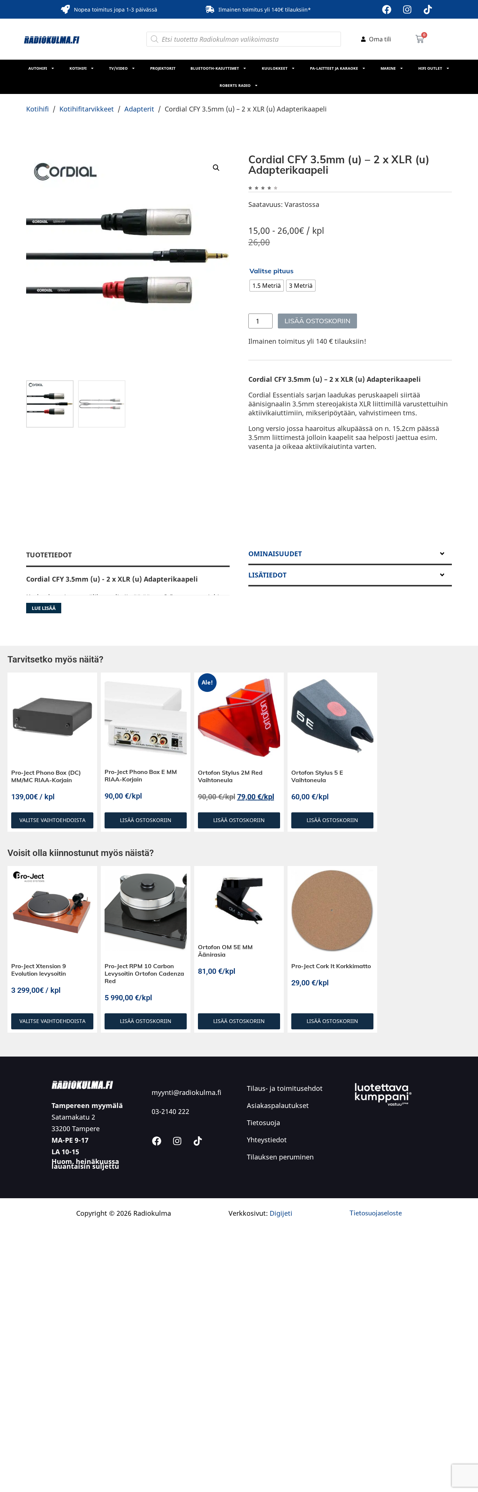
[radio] (266, 285)
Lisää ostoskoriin (317, 321)
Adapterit (139, 108)
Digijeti (281, 1213)
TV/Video (118, 68)
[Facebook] (386, 9)
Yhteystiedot (267, 1139)
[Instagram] (407, 9)
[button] (216, 167)
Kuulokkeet (275, 68)
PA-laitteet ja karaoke (334, 68)
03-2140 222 (170, 1111)
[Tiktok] (427, 9)
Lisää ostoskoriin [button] (145, 820)
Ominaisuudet (275, 553)
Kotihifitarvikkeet (86, 108)
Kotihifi (78, 68)
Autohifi (37, 68)
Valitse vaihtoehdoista (52, 820)
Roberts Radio (235, 85)
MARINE (388, 68)
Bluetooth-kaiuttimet (214, 68)
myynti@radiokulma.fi (186, 1092)
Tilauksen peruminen (280, 1156)
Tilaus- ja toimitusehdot (285, 1088)
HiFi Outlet (430, 68)
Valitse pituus (271, 271)
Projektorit (163, 68)
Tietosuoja (263, 1122)
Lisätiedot (267, 574)
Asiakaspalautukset (278, 1105)
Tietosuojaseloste (376, 1213)
